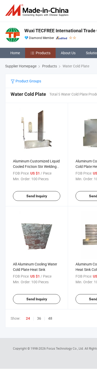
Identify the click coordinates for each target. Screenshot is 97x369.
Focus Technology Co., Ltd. (66, 348)
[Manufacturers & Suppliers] (37, 10)
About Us (68, 52)
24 (28, 318)
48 (50, 318)
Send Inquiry (36, 196)
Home (15, 52)
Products (43, 52)
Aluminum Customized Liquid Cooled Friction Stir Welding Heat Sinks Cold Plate (36, 166)
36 (39, 318)
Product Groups (28, 80)
